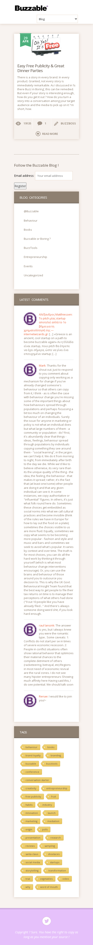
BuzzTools (30, 248)
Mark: (43, 365)
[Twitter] (46, 921)
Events (28, 266)
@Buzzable (31, 211)
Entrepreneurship (35, 257)
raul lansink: (47, 625)
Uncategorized (33, 275)
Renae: (44, 696)
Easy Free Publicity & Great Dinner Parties (40, 68)
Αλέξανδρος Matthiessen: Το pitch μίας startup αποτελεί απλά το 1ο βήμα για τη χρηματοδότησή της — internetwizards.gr (48, 324)
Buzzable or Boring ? (37, 239)
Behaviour (30, 220)
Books (28, 230)
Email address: (24, 176)
